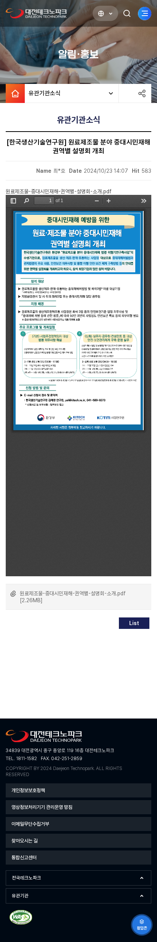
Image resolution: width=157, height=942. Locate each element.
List (134, 623)
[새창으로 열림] (21, 923)
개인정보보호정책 (28, 790)
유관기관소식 (43, 93)
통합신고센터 (24, 857)
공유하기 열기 (142, 93)
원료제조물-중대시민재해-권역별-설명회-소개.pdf (59, 191)
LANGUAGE (105, 13)
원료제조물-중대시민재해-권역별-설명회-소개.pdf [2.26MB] (73, 596)
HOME (15, 93)
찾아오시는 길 (24, 841)
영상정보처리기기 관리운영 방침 (41, 807)
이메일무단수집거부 (30, 824)
